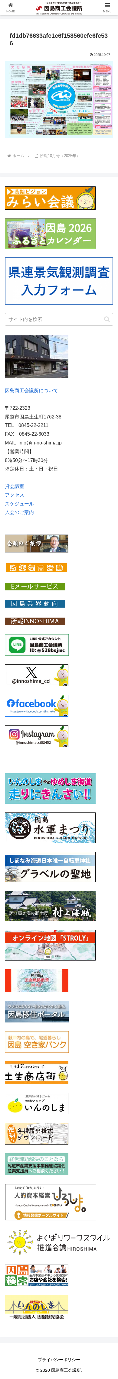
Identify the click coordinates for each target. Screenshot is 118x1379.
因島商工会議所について (31, 390)
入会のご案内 (19, 512)
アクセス (14, 495)
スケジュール (19, 503)
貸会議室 (14, 486)
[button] (107, 319)
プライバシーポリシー (59, 1359)
